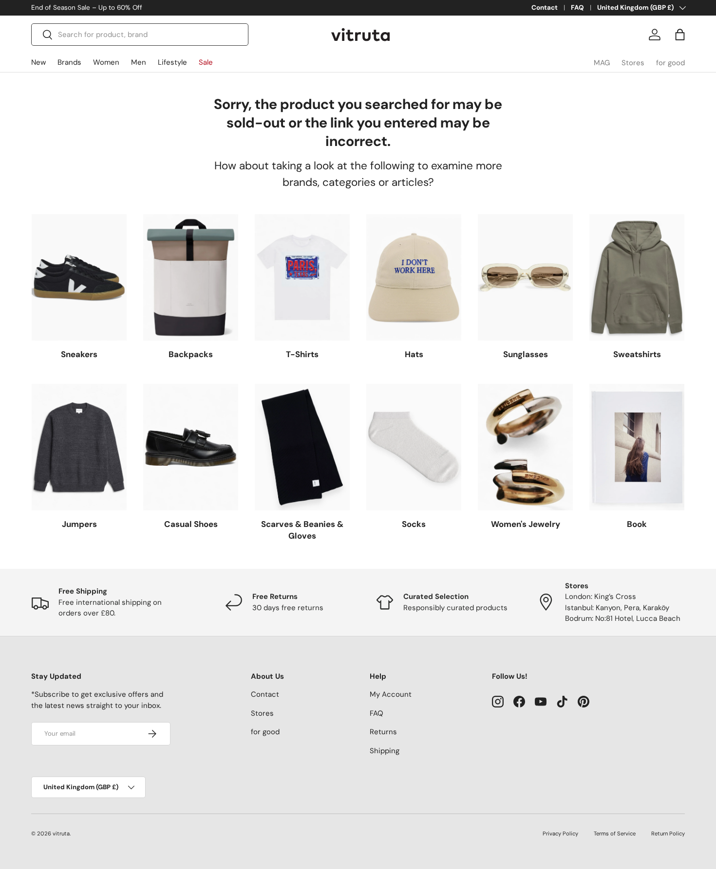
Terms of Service (615, 833)
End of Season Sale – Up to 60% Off (86, 7)
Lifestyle (172, 62)
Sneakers (79, 354)
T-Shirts (302, 354)
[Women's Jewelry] (525, 447)
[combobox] (139, 34)
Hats (414, 354)
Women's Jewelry (525, 524)
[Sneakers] (79, 277)
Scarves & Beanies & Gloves (302, 530)
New (38, 62)
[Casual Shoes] (190, 447)
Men (138, 62)
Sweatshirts (637, 354)
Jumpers (79, 524)
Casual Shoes (191, 524)
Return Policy (668, 833)
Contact (544, 7)
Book (637, 524)
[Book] (636, 447)
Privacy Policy (560, 833)
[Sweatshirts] (636, 277)
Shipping (384, 751)
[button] (680, 34)
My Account (391, 694)
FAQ (577, 7)
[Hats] (413, 277)
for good (670, 63)
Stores (633, 63)
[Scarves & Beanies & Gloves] (302, 447)
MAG (602, 63)
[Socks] (413, 447)
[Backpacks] (190, 277)
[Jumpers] (79, 447)
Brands (69, 62)
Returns (383, 732)
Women (106, 62)
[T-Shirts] (302, 277)
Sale (206, 62)
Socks (414, 524)
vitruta (61, 833)
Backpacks (191, 354)
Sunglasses (525, 354)
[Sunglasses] (525, 277)
